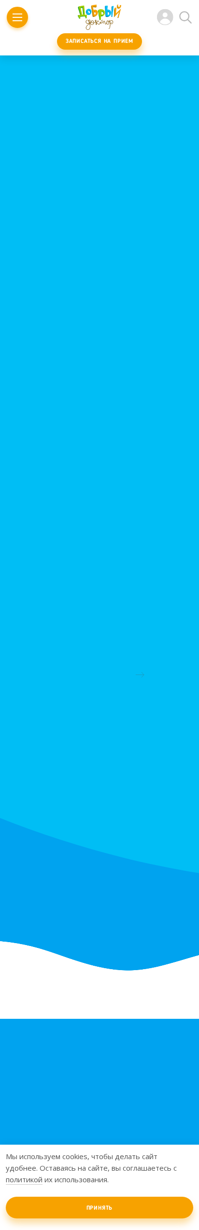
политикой (24, 1179)
